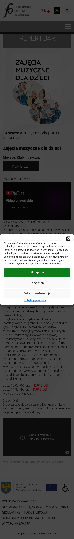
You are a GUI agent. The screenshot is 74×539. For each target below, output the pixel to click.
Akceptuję (37, 272)
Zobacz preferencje (37, 293)
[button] (68, 238)
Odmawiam (37, 283)
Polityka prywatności (35, 300)
